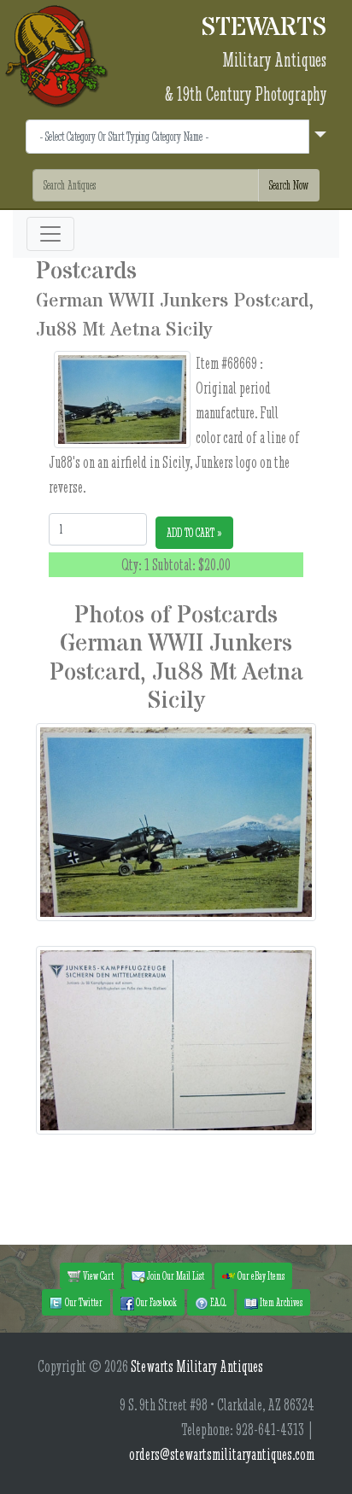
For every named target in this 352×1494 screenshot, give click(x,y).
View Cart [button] (97, 1275)
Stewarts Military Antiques (197, 1366)
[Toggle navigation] (50, 234)
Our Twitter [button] (83, 1302)
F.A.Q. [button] (217, 1302)
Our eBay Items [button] (260, 1275)
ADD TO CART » (194, 532)
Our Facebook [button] (155, 1302)
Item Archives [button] (280, 1302)
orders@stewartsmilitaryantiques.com (221, 1454)
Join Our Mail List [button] (174, 1275)
